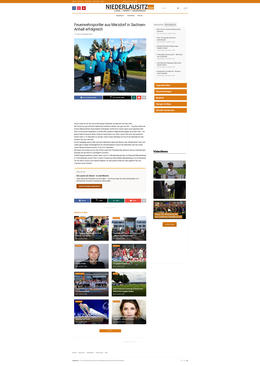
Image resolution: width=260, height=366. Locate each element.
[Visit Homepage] (130, 8)
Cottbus (116, 218)
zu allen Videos (169, 224)
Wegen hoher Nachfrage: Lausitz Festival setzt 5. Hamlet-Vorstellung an (91, 344)
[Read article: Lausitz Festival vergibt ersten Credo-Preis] (91, 256)
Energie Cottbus (163, 104)
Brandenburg (80, 218)
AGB (102, 1)
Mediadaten (88, 1)
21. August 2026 (119, 322)
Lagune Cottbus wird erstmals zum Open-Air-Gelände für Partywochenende (128, 344)
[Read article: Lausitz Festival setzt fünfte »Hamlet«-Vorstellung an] (129, 311)
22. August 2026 (119, 238)
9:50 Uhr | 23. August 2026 (166, 42)
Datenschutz (96, 1)
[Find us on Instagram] (79, 8)
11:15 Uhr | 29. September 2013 (83, 34)
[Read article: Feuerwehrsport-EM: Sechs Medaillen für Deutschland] (91, 284)
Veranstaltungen (163, 91)
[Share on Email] (139, 97)
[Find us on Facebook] (74, 8)
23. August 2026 (82, 238)
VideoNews (131, 15)
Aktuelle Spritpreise (165, 110)
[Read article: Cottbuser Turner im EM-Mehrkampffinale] (91, 311)
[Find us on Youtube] (84, 8)
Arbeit (115, 357)
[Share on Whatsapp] (134, 97)
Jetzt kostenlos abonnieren (89, 186)
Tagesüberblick (163, 85)
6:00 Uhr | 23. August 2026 (166, 75)
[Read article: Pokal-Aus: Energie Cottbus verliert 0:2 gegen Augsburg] (129, 256)
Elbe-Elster (80, 273)
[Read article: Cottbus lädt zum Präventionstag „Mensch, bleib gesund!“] (129, 228)
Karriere (74, 1)
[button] (169, 169)
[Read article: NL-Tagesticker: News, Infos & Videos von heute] (91, 228)
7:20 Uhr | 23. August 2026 (166, 67)
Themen (140, 15)
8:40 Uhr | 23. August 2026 (166, 50)
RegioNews (120, 15)
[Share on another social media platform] (144, 97)
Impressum (80, 1)
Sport (115, 273)
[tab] (158, 24)
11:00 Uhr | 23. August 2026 (167, 33)
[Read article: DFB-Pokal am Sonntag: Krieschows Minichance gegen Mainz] (129, 284)
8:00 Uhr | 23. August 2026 (166, 58)
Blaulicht (160, 98)
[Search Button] (178, 8)
